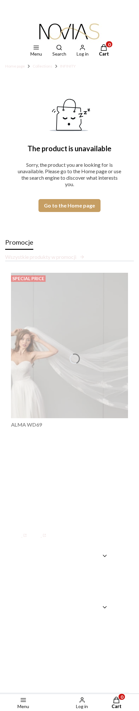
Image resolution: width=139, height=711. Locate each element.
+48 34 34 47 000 (41, 494)
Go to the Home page (69, 205)
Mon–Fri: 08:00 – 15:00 (49, 481)
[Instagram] (38, 531)
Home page (15, 66)
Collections (42, 66)
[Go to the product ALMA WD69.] (69, 345)
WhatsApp (32, 508)
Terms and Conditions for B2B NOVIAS (79, 651)
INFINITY (68, 66)
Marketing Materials (81, 633)
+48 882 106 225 (73, 508)
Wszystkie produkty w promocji (40, 257)
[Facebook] (19, 531)
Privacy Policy (72, 670)
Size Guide (68, 623)
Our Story (67, 581)
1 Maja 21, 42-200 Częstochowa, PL (71, 461)
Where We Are (74, 590)
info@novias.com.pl (36, 516)
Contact (65, 572)
